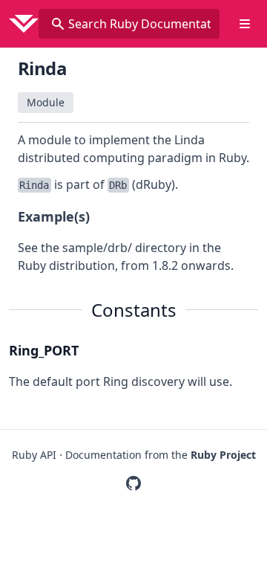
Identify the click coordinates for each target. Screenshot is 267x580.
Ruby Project (223, 455)
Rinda (42, 68)
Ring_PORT (44, 350)
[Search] (58, 24)
